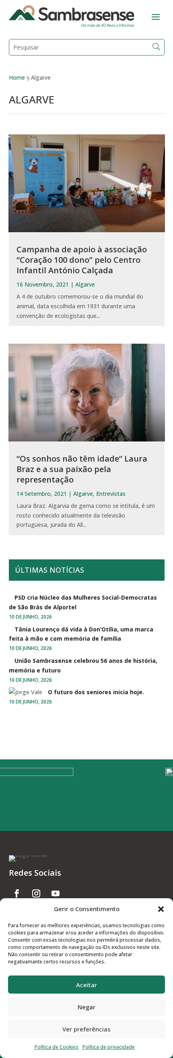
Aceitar (86, 985)
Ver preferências (86, 1029)
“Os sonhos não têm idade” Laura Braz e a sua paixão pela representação (81, 469)
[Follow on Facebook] (17, 893)
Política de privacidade (108, 1047)
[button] (161, 909)
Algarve (85, 284)
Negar (86, 1007)
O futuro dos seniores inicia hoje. (96, 692)
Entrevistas (111, 493)
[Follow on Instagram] (36, 893)
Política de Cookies (56, 1047)
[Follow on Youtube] (55, 893)
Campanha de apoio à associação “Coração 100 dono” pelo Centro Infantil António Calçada (81, 260)
